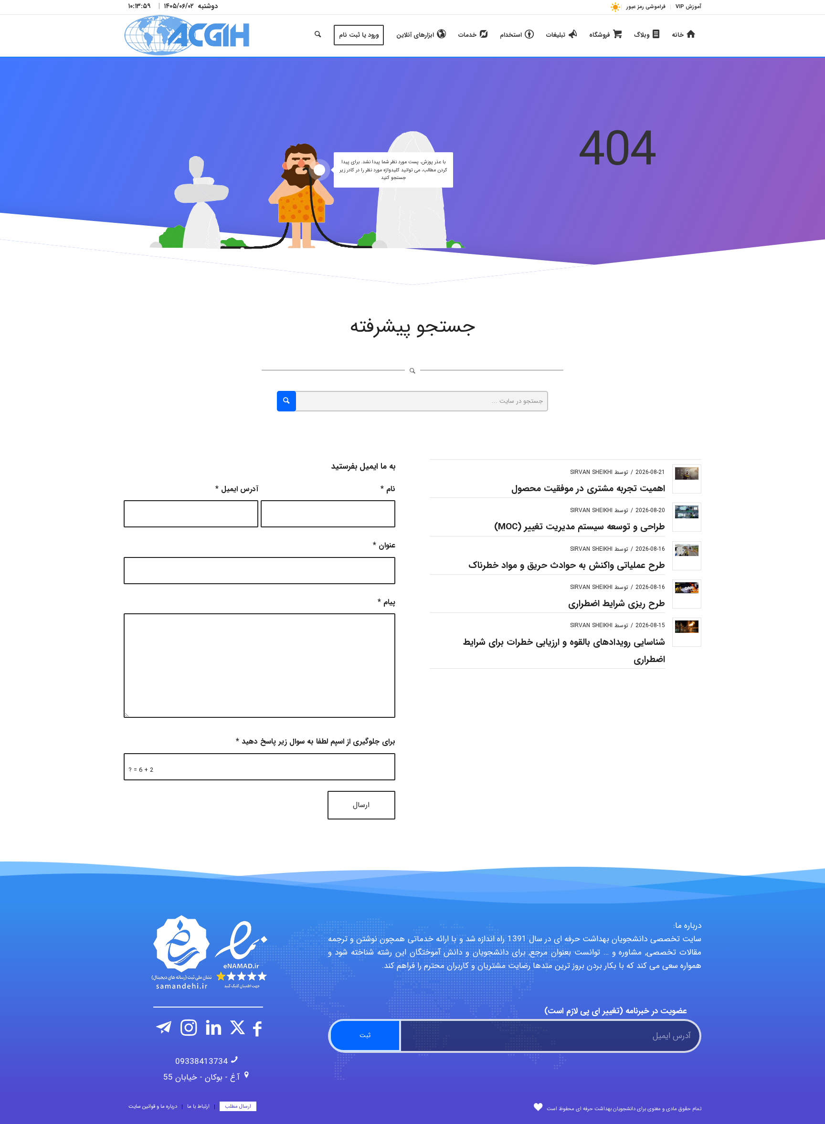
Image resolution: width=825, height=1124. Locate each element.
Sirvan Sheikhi (591, 472)
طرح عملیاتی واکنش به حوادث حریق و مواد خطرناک (566, 565)
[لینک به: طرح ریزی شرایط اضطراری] (686, 587)
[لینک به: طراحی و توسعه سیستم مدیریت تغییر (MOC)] (686, 511)
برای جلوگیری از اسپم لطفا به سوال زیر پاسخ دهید (315, 741)
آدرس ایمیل (236, 489)
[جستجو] (317, 35)
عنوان (384, 545)
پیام (386, 602)
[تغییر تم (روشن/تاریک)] (615, 7)
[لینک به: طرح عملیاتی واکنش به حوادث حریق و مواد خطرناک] (686, 550)
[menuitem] (685, 7)
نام (388, 489)
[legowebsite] (187, 35)
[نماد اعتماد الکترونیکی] (208, 952)
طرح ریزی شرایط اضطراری (616, 604)
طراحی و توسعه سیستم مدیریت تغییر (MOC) (579, 527)
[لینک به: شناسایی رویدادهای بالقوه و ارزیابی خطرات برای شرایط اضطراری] (686, 626)
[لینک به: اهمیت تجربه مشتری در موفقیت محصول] (686, 473)
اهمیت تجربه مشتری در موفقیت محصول (588, 489)
